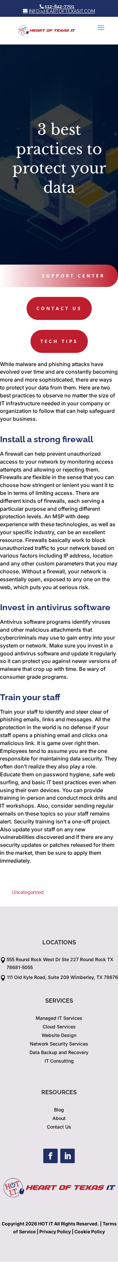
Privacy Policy (55, 1231)
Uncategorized (28, 892)
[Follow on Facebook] (50, 1156)
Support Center (73, 275)
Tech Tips (59, 341)
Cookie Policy (89, 1231)
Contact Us (59, 308)
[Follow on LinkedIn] (67, 1156)
